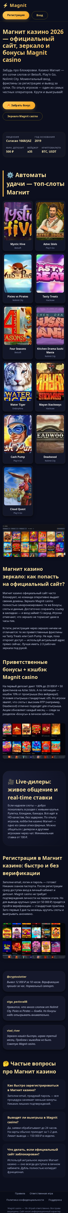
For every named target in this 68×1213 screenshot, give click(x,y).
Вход (39, 15)
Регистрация (16, 15)
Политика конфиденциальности (25, 1199)
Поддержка (55, 1199)
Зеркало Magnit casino (22, 116)
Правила (20, 1193)
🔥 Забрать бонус (19, 105)
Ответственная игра (41, 1193)
